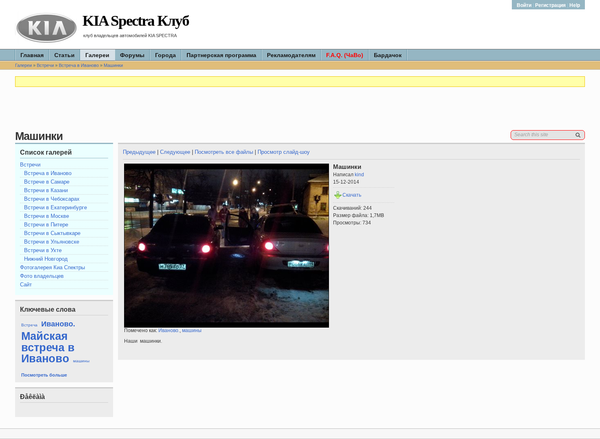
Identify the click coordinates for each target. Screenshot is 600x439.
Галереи (97, 55)
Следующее (175, 152)
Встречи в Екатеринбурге (55, 207)
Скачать (351, 195)
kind (359, 174)
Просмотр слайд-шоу (284, 152)
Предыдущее (139, 152)
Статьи (64, 55)
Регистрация (550, 5)
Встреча (29, 325)
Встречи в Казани (46, 190)
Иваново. (58, 324)
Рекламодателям (291, 55)
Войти (525, 5)
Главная (32, 55)
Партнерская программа (221, 55)
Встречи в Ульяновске (51, 242)
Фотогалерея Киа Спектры (52, 267)
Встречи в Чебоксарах (52, 199)
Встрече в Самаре (46, 182)
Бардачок (388, 55)
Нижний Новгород (46, 259)
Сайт (26, 285)
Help (574, 5)
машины (81, 361)
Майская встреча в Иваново (48, 347)
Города (165, 55)
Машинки (113, 65)
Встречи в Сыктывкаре (52, 233)
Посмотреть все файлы (224, 152)
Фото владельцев (42, 276)
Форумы (132, 55)
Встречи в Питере (46, 225)
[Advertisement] (300, 111)
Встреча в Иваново (79, 65)
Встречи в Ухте (43, 250)
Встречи (45, 65)
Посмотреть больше (44, 374)
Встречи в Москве (46, 216)
